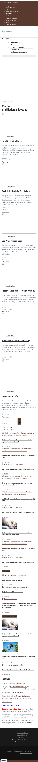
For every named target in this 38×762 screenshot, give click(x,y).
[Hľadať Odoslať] (19, 421)
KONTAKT (22, 741)
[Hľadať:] (11, 423)
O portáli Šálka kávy (12, 2)
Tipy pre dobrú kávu (17, 47)
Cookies (3, 761)
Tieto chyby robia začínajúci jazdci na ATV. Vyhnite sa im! (18, 469)
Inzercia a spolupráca (12, 5)
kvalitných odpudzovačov (18, 687)
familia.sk (9, 16)
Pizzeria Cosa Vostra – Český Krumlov (18, 290)
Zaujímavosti (15, 50)
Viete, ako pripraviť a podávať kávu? (12, 580)
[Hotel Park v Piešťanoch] (19, 133)
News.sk (8, 22)
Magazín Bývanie (11, 20)
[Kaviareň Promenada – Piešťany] (19, 332)
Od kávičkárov (15, 42)
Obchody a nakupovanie (19, 52)
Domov (4, 101)
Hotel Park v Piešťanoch (12, 141)
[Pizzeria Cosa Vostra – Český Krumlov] (19, 283)
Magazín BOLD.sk (11, 18)
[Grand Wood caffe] (19, 388)
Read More (5, 162)
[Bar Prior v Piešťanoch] (19, 233)
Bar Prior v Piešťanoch (12, 240)
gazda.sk (9, 13)
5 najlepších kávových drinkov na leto (12, 592)
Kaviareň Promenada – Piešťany (16, 340)
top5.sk (8, 9)
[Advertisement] (19, 77)
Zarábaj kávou (10, 7)
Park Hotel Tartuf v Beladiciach (16, 191)
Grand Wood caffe (10, 396)
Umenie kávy (15, 45)
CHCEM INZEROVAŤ (22, 739)
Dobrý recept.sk (11, 24)
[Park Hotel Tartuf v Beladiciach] (19, 183)
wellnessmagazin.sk (12, 11)
